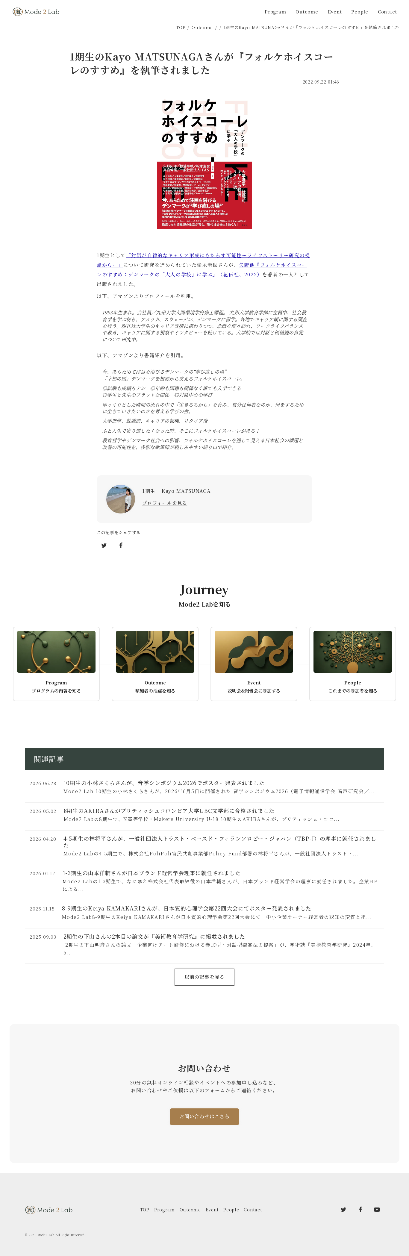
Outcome (202, 27)
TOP (180, 27)
